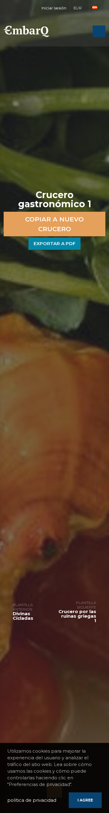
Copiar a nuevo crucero (54, 224)
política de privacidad (31, 800)
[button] (79, 7)
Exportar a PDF (54, 243)
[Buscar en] (86, 32)
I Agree (85, 800)
